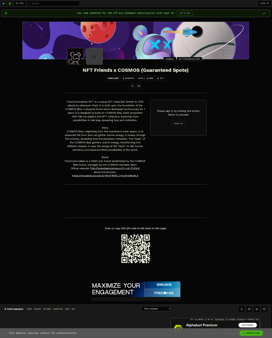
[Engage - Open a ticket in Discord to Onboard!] (135, 288)
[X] (132, 85)
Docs (67, 309)
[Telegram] (256, 309)
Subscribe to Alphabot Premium (229, 320)
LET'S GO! (185, 13)
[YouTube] (264, 309)
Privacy (37, 309)
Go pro (20, 3)
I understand (251, 333)
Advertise (58, 309)
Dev (73, 309)
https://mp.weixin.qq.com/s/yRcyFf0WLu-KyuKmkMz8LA (105, 175)
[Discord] (139, 85)
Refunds (47, 309)
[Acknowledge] (264, 13)
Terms (29, 309)
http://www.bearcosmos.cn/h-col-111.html (115, 168)
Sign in (264, 3)
